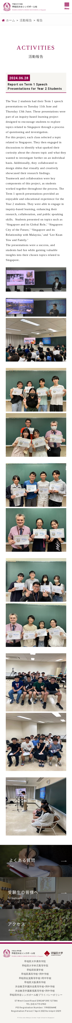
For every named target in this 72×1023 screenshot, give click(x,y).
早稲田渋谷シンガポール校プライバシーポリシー (36, 994)
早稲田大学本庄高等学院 (35, 965)
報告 (40, 20)
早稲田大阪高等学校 (35, 982)
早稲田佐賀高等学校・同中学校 (35, 978)
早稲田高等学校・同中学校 (35, 974)
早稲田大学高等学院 (35, 961)
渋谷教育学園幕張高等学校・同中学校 (35, 990)
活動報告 (26, 20)
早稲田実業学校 (35, 969)
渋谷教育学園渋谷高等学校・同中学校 (35, 986)
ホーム (10, 20)
